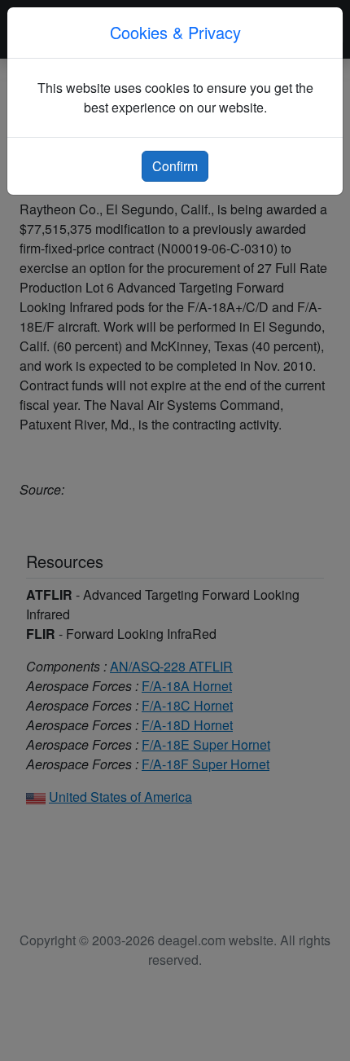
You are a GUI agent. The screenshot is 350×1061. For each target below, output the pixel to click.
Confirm (175, 165)
